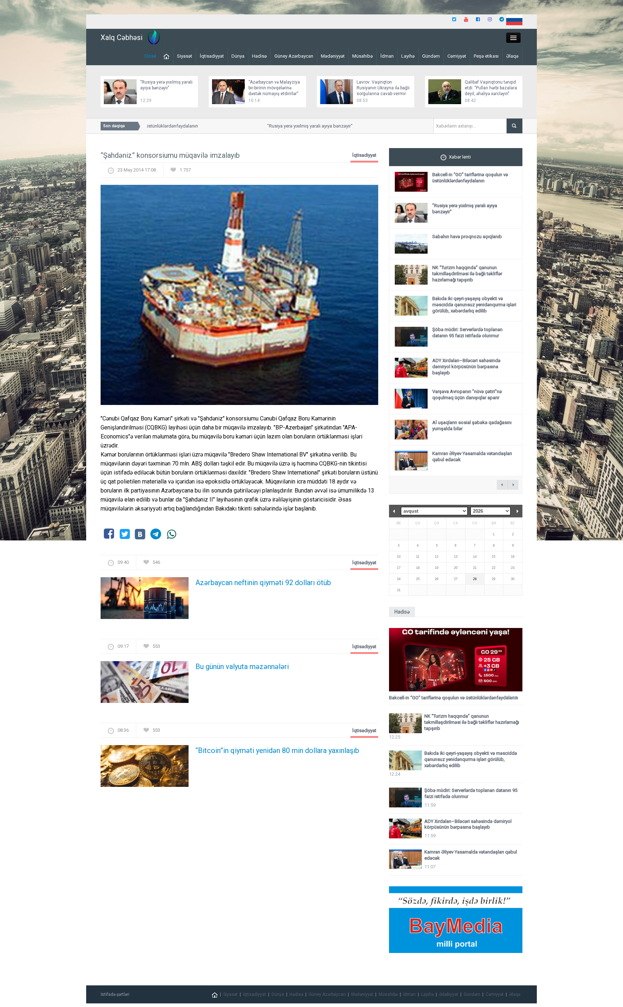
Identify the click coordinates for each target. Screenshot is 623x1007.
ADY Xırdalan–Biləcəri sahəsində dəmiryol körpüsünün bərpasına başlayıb (466, 366)
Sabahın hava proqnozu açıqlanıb (467, 236)
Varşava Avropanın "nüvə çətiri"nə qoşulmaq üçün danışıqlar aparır (467, 394)
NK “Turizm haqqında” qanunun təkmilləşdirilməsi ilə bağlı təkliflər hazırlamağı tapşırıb (467, 273)
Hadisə (259, 56)
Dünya (237, 56)
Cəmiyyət (456, 56)
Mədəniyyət (333, 56)
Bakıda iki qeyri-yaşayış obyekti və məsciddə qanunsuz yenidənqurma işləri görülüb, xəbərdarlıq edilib (474, 304)
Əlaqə (512, 56)
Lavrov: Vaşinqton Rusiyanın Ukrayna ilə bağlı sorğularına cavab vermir (383, 88)
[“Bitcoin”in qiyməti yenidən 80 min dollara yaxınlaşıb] (145, 768)
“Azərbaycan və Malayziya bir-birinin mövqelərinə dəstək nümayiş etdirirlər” (274, 88)
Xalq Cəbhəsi (121, 37)
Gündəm (431, 56)
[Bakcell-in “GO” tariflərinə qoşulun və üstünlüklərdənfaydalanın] (455, 660)
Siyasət (184, 56)
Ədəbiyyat (448, 994)
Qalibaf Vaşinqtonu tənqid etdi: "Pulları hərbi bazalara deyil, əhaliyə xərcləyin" (491, 88)
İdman (387, 56)
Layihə (408, 56)
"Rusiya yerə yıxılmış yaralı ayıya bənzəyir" (292, 126)
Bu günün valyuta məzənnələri (242, 666)
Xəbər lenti (460, 157)
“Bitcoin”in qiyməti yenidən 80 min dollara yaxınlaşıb (277, 750)
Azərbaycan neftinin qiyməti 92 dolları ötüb (263, 582)
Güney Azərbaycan (293, 56)
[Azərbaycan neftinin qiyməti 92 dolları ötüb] (145, 600)
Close (150, 56)
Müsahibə (362, 56)
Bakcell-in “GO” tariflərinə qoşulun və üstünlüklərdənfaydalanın (470, 177)
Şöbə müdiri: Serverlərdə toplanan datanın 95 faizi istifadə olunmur (467, 332)
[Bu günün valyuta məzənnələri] (145, 684)
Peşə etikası (486, 56)
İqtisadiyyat (212, 56)
